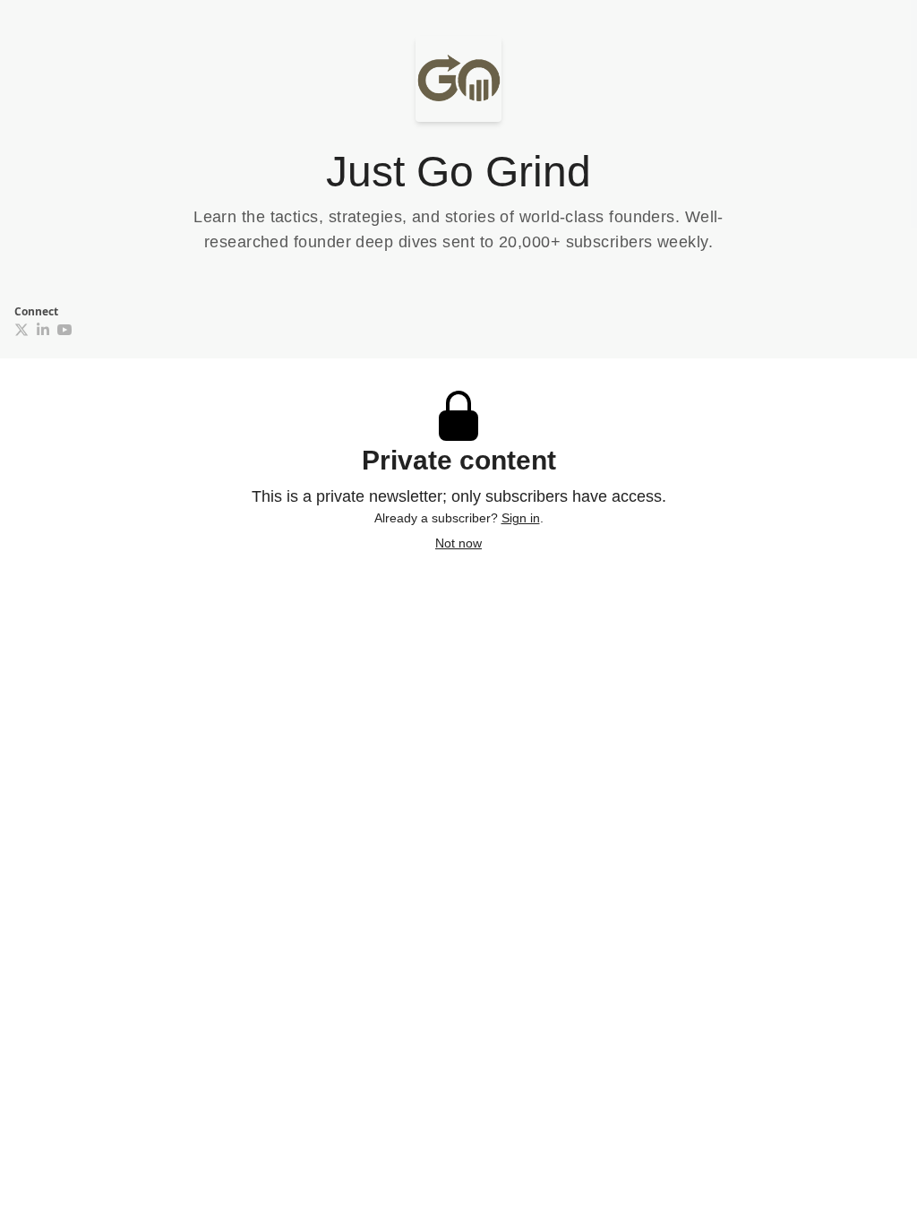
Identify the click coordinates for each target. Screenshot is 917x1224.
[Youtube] (64, 330)
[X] (21, 330)
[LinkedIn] (43, 330)
